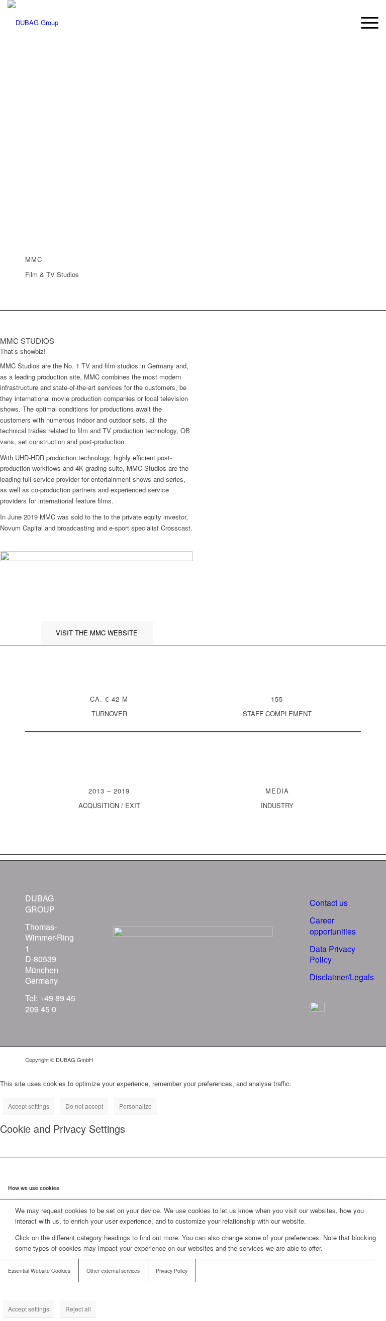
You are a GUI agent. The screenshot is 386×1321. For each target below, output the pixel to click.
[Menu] (364, 22)
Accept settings (28, 1106)
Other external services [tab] (113, 1270)
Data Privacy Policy (332, 954)
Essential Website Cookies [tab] (39, 1270)
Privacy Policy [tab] (171, 1270)
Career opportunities (333, 925)
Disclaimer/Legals (342, 977)
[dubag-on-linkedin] (317, 1009)
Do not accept (84, 1106)
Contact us (329, 902)
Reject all (78, 1308)
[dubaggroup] (33, 22)
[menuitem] (364, 22)
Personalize (135, 1106)
